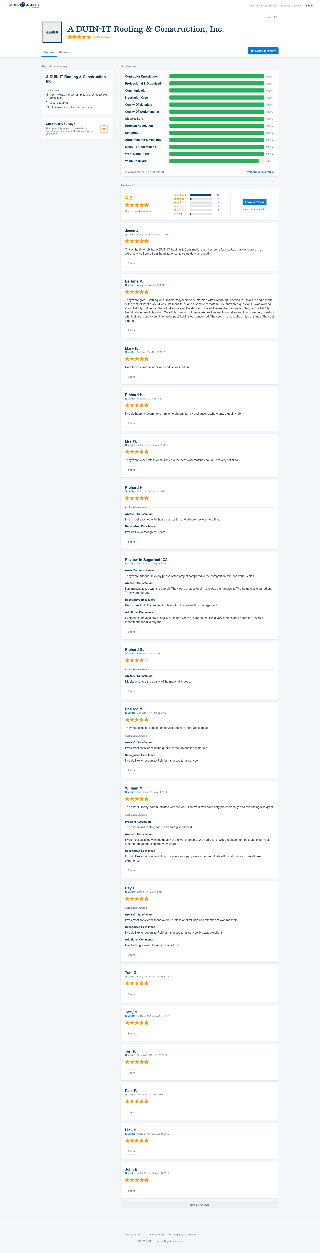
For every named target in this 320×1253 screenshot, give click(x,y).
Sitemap (192, 1234)
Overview (49, 52)
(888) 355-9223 (145, 1241)
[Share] (276, 17)
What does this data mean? (260, 171)
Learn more (52, 133)
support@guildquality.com (170, 1241)
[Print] (270, 17)
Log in (309, 5)
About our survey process (262, 5)
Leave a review (265, 50)
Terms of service (156, 1234)
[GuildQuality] (23, 5)
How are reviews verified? (254, 209)
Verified (131, 234)
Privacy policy (176, 1234)
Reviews (64, 52)
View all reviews (199, 1204)
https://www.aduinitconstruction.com (71, 107)
